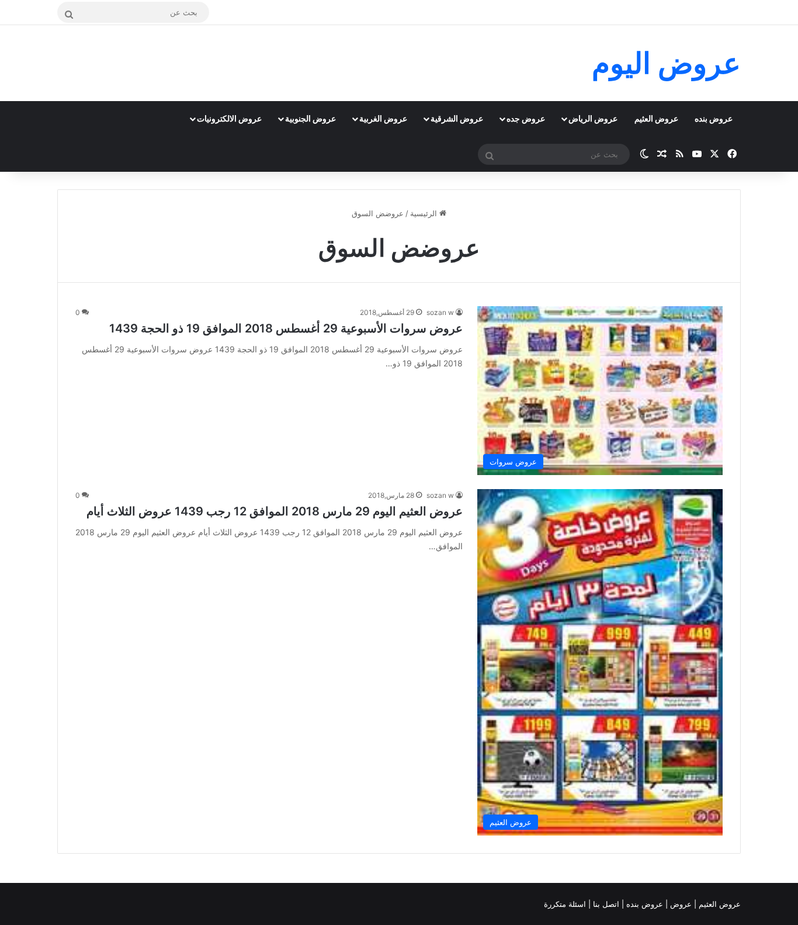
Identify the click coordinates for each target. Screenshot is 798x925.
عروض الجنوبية (310, 118)
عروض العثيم (656, 118)
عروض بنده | (643, 904)
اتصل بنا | (605, 904)
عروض (681, 904)
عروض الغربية (383, 118)
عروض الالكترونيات (229, 118)
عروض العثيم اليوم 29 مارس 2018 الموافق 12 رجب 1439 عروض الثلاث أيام (274, 511)
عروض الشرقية (457, 118)
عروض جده (525, 118)
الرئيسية (424, 213)
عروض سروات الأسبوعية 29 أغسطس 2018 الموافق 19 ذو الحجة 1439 (286, 328)
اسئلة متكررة (566, 904)
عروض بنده (714, 118)
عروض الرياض (592, 118)
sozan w (440, 312)
